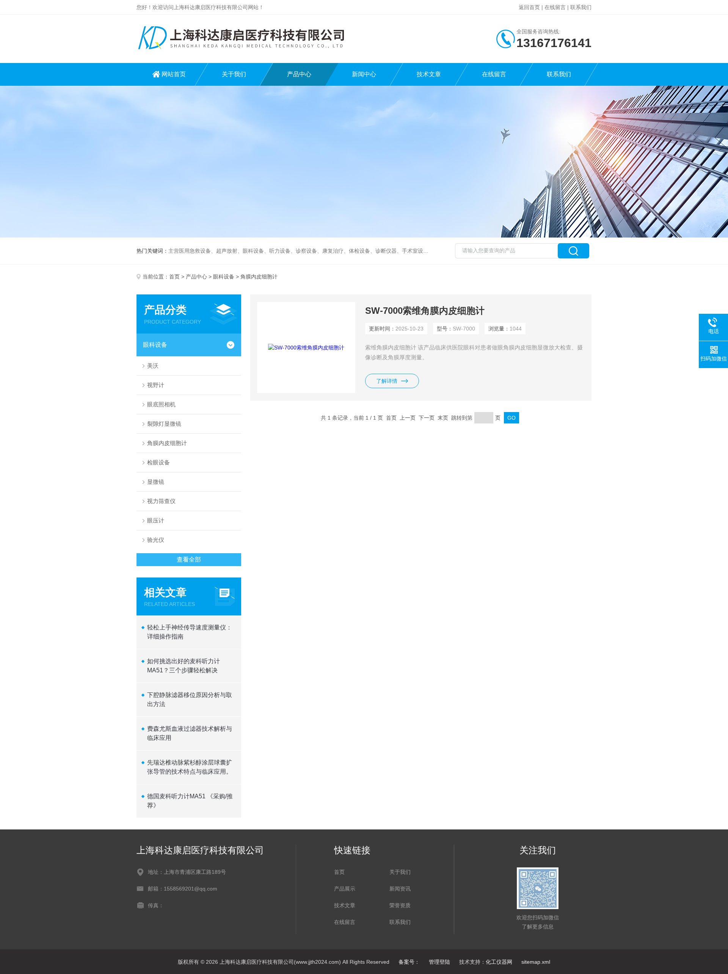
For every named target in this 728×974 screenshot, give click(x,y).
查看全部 (189, 559)
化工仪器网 (499, 962)
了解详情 (386, 381)
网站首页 (174, 74)
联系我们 (581, 7)
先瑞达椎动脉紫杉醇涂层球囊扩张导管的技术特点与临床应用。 (189, 767)
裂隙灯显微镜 (164, 423)
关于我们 (234, 74)
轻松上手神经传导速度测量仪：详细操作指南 (189, 632)
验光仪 (155, 540)
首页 (174, 277)
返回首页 (529, 7)
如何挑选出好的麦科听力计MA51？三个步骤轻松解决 (183, 665)
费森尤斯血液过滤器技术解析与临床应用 (189, 733)
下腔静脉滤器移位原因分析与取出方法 (189, 699)
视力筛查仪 (161, 501)
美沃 (152, 365)
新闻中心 (364, 74)
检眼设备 (158, 462)
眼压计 (155, 520)
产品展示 (344, 889)
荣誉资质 (400, 905)
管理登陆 (439, 962)
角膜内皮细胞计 (167, 443)
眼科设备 (223, 277)
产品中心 (299, 74)
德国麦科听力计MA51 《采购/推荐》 (190, 801)
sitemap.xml (535, 962)
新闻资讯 (400, 889)
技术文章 (429, 74)
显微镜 (155, 481)
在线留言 (555, 7)
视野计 (155, 385)
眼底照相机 (161, 404)
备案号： (409, 962)
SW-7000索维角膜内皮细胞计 (425, 310)
